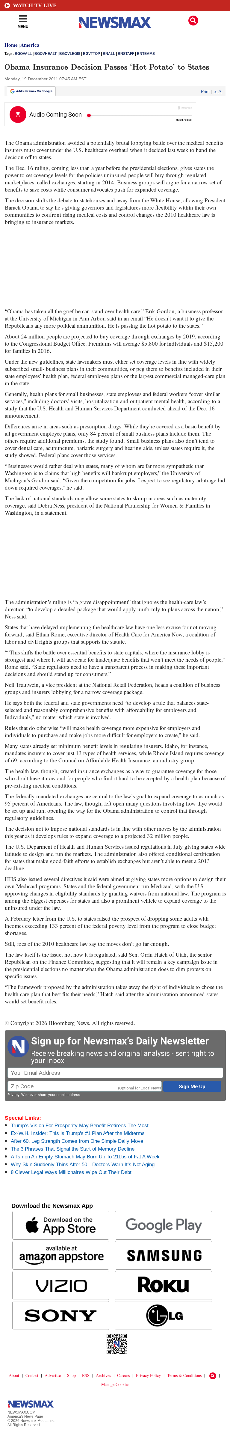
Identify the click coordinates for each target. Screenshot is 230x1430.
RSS (86, 1375)
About (14, 1375)
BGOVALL (23, 54)
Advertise (53, 1375)
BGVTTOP (91, 54)
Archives (103, 1375)
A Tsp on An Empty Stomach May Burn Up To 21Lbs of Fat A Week (85, 1157)
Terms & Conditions (184, 1375)
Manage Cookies (115, 1384)
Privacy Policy (148, 1375)
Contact (31, 1375)
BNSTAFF (126, 54)
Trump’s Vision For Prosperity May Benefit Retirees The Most (80, 1125)
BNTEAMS (146, 54)
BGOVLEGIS (69, 54)
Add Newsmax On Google (34, 91)
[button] (193, 20)
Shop (71, 1375)
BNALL (109, 54)
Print (205, 91)
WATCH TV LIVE (35, 5)
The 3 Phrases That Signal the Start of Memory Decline (72, 1149)
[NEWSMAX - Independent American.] (115, 22)
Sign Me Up (192, 1086)
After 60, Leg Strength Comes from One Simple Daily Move (77, 1141)
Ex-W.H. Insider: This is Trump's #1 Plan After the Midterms (78, 1133)
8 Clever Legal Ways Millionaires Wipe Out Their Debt (71, 1172)
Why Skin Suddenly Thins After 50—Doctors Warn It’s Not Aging (83, 1164)
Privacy (13, 1095)
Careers (123, 1375)
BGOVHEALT (45, 54)
